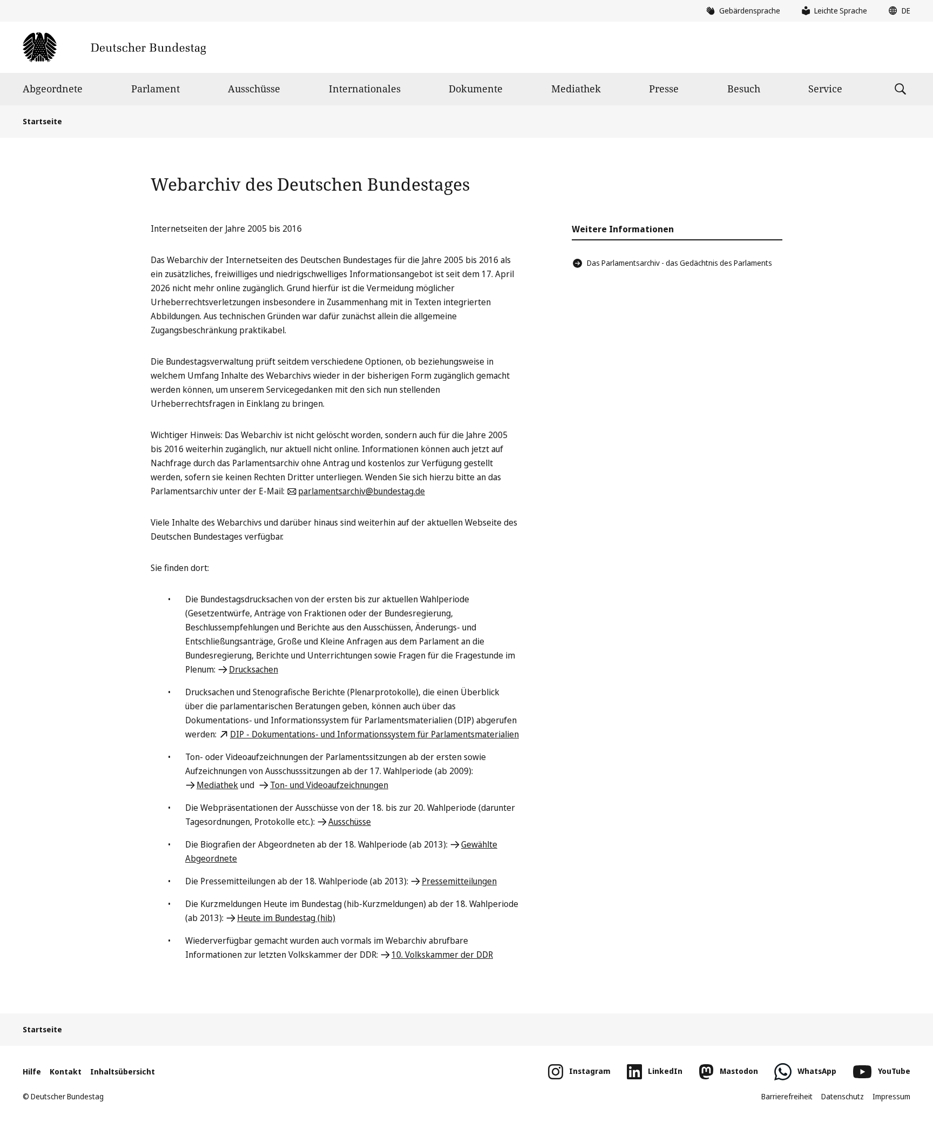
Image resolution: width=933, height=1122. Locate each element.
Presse (664, 88)
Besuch (743, 88)
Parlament (155, 88)
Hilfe (32, 1071)
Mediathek (576, 88)
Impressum (891, 1096)
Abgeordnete (53, 88)
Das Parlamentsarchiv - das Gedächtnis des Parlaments (679, 263)
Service (825, 88)
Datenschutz (842, 1096)
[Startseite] (114, 47)
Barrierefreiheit (787, 1096)
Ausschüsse (254, 88)
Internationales (365, 88)
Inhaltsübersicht (122, 1071)
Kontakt (66, 1071)
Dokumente (476, 88)
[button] (896, 11)
